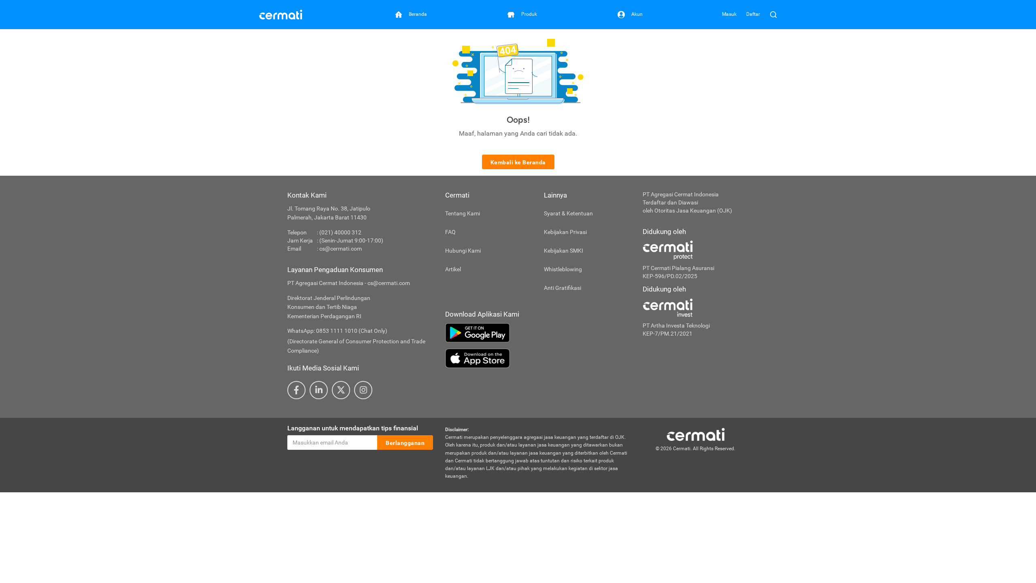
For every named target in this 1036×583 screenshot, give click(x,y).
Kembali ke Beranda (518, 162)
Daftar (753, 14)
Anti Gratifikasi (562, 288)
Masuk (729, 14)
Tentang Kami (462, 213)
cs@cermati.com (340, 248)
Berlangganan (405, 443)
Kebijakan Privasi (565, 232)
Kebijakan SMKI (563, 250)
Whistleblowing (563, 269)
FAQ (450, 232)
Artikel (453, 269)
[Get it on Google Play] (538, 333)
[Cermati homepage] (696, 434)
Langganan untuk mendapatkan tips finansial (352, 428)
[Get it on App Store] (538, 358)
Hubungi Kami (463, 250)
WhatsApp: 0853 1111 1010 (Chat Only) (337, 331)
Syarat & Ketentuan (568, 213)
